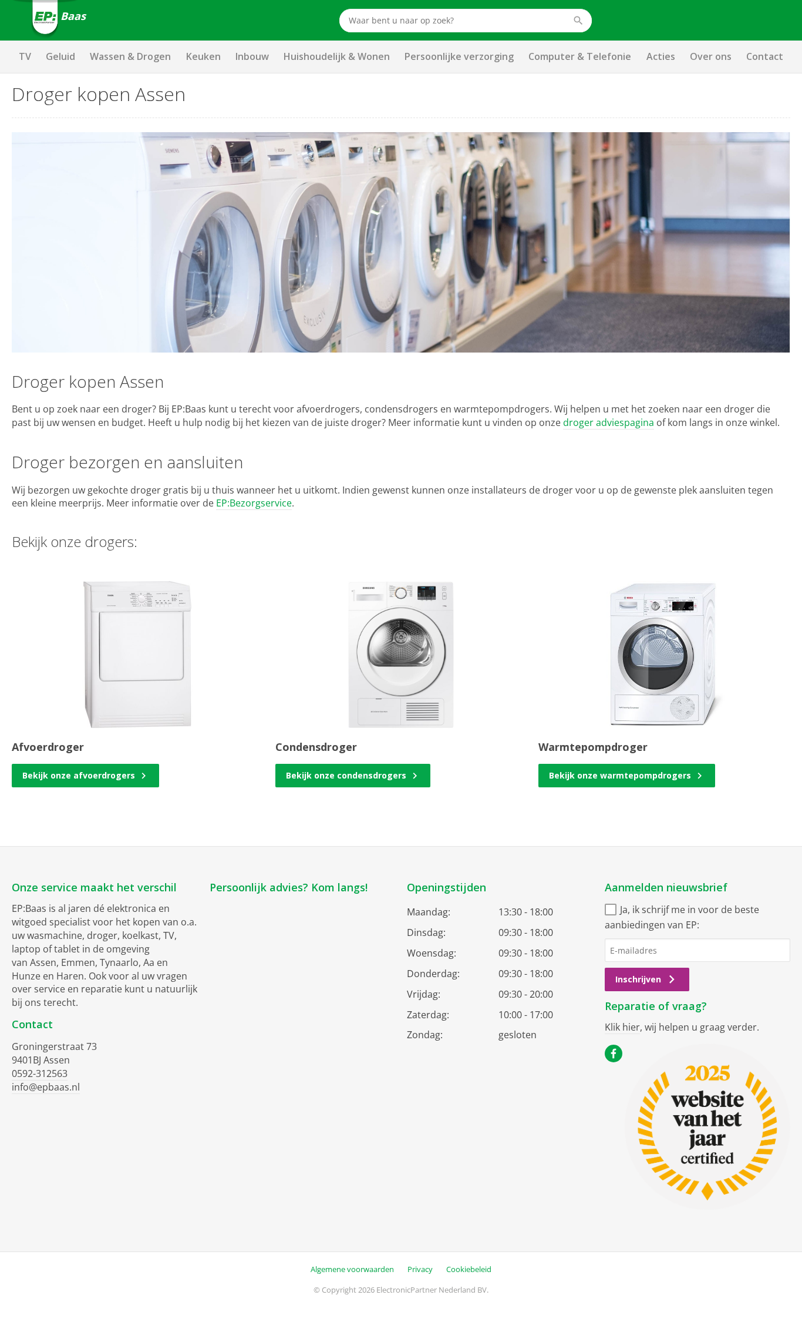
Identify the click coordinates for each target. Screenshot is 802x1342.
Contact (764, 56)
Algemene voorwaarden (352, 1269)
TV (25, 56)
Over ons (711, 56)
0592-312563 (40, 1073)
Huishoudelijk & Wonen (337, 56)
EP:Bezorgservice (254, 502)
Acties (660, 56)
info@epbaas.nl (46, 1087)
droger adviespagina (608, 422)
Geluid (60, 56)
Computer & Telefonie (579, 56)
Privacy (420, 1269)
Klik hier (622, 1027)
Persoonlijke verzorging (459, 56)
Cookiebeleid (468, 1269)
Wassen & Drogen (130, 56)
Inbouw (252, 56)
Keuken (203, 56)
